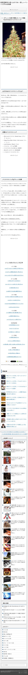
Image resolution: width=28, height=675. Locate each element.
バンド (5, 647)
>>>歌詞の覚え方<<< (14, 287)
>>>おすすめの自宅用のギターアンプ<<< (14, 303)
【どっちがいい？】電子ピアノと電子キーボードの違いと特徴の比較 (18, 562)
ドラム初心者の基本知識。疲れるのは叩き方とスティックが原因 (14, 434)
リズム (5, 629)
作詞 (4, 632)
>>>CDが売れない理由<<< (14, 353)
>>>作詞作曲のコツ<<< (14, 325)
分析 (4, 651)
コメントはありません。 (14, 364)
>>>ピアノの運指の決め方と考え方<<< (14, 271)
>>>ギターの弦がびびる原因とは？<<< (14, 296)
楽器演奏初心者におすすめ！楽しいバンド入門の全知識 (13, 671)
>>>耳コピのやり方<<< (14, 307)
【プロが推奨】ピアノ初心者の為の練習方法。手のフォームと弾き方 (18, 530)
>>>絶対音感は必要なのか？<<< (14, 356)
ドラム (5, 656)
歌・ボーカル (6, 638)
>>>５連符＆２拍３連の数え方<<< (14, 312)
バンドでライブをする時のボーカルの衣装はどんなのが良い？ (13, 431)
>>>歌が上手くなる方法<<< (14, 280)
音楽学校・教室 (7, 653)
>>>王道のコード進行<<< (14, 331)
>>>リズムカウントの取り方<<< (14, 319)
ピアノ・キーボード (8, 642)
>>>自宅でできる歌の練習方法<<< (14, 291)
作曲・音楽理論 (7, 634)
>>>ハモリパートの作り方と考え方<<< (14, 284)
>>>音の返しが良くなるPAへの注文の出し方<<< (14, 344)
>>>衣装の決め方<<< (14, 337)
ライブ (5, 645)
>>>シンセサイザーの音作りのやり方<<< (14, 275)
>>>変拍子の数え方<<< (14, 316)
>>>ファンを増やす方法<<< (14, 340)
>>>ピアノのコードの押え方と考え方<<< (14, 268)
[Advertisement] (14, 77)
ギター (5, 640)
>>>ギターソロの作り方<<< (14, 300)
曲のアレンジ (23, 364)
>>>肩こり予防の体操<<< (14, 349)
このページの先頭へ (24, 672)
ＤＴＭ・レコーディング (9, 649)
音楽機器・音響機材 (8, 658)
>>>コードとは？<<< (14, 328)
